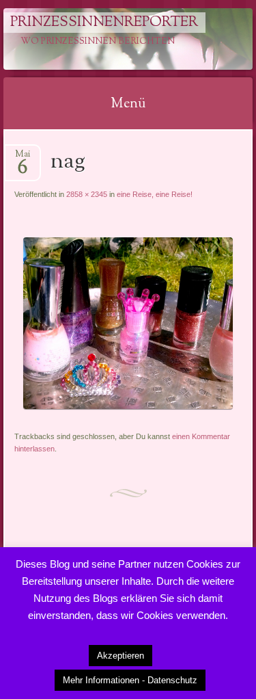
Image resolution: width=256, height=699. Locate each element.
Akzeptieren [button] (120, 655)
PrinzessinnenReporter (104, 22)
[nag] (127, 406)
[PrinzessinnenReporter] (105, 39)
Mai (22, 158)
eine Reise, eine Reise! (155, 194)
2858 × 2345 (86, 194)
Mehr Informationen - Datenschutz (130, 680)
